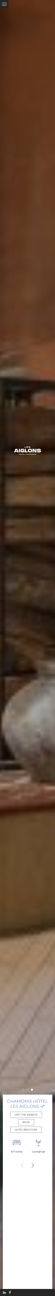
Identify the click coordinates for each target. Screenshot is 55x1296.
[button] (23, 1090)
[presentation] (22, 1166)
